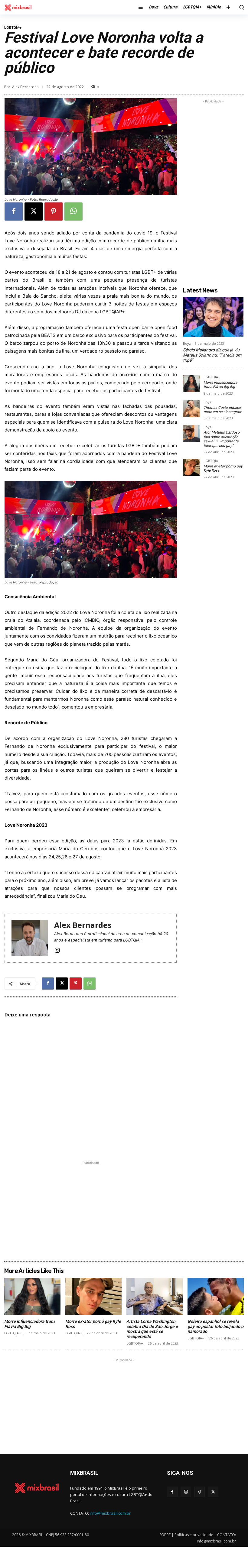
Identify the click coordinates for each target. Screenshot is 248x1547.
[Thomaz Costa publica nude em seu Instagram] (191, 408)
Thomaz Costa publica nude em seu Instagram (223, 409)
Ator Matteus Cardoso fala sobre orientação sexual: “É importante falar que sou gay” (222, 438)
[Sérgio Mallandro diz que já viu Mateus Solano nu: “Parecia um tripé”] (213, 317)
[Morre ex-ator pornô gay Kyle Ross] (191, 467)
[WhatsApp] (73, 211)
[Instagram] (57, 949)
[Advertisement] (91, 1208)
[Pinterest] (53, 211)
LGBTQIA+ (12, 27)
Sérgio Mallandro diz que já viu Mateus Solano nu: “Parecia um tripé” (212, 355)
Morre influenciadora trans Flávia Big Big (220, 384)
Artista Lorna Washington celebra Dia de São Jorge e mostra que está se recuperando (152, 1329)
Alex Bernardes (25, 86)
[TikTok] (199, 1492)
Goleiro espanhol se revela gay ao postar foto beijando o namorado (215, 1326)
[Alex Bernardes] (29, 938)
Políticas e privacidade (194, 1534)
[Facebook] (14, 211)
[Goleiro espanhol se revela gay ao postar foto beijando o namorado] (216, 1296)
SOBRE (165, 1534)
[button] (240, 7)
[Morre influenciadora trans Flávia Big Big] (191, 383)
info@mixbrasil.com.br (110, 1513)
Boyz (187, 343)
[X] (33, 211)
